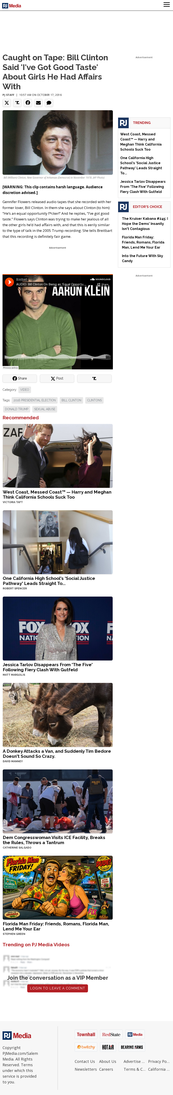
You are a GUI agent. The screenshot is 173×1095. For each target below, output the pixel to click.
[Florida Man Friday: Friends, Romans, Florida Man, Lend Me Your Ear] (58, 887)
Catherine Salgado (17, 847)
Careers (106, 1069)
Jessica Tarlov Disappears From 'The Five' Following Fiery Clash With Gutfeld (48, 667)
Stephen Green (14, 934)
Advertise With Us (135, 1061)
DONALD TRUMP (16, 409)
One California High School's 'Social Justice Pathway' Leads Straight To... (49, 581)
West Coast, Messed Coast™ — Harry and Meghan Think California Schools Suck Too (57, 494)
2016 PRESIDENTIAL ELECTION (35, 400)
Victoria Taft (13, 502)
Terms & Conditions (135, 1069)
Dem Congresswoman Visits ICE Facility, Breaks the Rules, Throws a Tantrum (54, 840)
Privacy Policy (159, 1061)
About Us (107, 1061)
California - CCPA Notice (159, 1069)
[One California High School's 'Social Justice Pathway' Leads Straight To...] (58, 542)
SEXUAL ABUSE (44, 409)
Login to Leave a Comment (57, 988)
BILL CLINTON (71, 400)
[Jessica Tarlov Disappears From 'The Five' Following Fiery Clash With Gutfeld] (58, 628)
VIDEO (24, 389)
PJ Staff (9, 95)
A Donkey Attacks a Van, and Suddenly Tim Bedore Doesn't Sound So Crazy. (57, 753)
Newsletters (86, 1069)
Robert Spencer (15, 588)
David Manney (13, 761)
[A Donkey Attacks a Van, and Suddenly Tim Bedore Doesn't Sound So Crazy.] (58, 714)
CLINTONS (94, 400)
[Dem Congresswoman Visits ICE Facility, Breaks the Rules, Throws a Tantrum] (58, 800)
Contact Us (85, 1061)
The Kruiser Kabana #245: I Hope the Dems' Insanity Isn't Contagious (145, 224)
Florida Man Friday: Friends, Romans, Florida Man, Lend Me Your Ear (56, 926)
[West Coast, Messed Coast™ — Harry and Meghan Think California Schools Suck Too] (58, 455)
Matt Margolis (14, 674)
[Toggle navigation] (166, 5)
